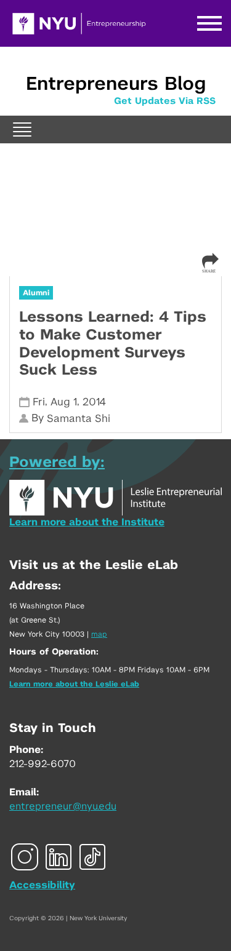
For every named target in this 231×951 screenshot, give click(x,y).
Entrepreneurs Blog (116, 84)
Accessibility (42, 885)
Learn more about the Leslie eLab (74, 684)
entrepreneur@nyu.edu (62, 806)
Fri (39, 402)
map (99, 634)
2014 (94, 402)
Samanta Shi (78, 418)
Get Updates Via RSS (165, 101)
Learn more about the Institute (86, 522)
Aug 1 (64, 402)
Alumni (36, 292)
